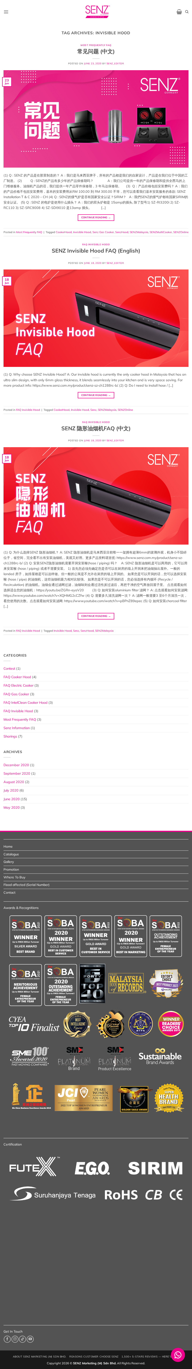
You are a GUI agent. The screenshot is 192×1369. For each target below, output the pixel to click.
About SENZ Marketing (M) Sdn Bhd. (39, 1356)
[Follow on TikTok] (22, 1339)
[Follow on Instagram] (14, 1339)
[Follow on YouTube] (30, 1339)
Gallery (9, 862)
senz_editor (115, 63)
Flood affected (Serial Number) (26, 885)
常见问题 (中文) (96, 51)
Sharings (10, 736)
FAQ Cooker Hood (17, 677)
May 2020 (12, 807)
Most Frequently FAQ (96, 45)
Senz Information (17, 728)
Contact (9, 892)
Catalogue (11, 854)
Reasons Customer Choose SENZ (93, 1356)
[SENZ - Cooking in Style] (97, 11)
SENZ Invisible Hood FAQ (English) (96, 250)
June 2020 (12, 799)
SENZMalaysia (139, 232)
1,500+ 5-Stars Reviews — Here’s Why (150, 1356)
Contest (9, 668)
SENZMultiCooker (161, 232)
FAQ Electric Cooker (18, 685)
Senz (93, 409)
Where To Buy (14, 877)
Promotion (11, 869)
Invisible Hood (82, 232)
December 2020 (16, 765)
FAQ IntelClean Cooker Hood (26, 702)
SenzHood (121, 232)
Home (8, 846)
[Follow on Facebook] (7, 1339)
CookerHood (64, 232)
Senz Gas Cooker (103, 232)
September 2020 (17, 773)
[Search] (186, 12)
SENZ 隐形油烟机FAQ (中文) (96, 428)
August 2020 (14, 782)
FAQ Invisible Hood (96, 244)
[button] (6, 11)
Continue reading (96, 217)
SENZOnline (180, 232)
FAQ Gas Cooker (16, 694)
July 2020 (11, 790)
